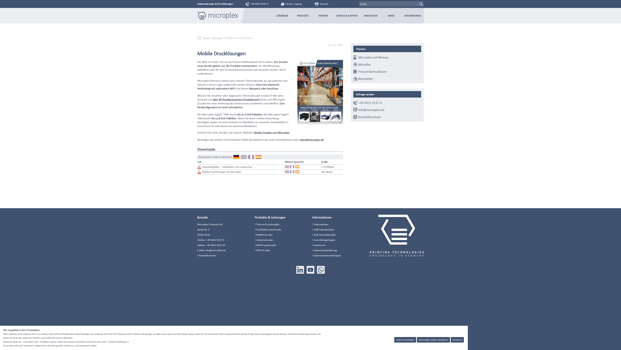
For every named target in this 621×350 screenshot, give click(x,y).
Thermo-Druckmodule (267, 224)
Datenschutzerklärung (325, 250)
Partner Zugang (294, 3)
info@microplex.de (371, 110)
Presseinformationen (372, 72)
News (391, 15)
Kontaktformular (369, 117)
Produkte (303, 15)
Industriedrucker (264, 239)
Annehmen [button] (457, 339)
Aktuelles (217, 38)
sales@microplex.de (312, 139)
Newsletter (365, 79)
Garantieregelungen (324, 239)
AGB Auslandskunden (325, 234)
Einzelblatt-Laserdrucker (269, 229)
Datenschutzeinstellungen (327, 255)
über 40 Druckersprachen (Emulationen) (236, 99)
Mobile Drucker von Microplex (271, 132)
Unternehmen (412, 15)
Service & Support (347, 15)
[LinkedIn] (300, 270)
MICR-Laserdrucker (266, 245)
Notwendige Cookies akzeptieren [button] (433, 339)
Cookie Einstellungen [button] (405, 339)
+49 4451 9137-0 (259, 3)
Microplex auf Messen (373, 57)
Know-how (370, 15)
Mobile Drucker (264, 234)
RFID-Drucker (263, 250)
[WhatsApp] (321, 270)
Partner (323, 15)
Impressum (320, 245)
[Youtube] (310, 270)
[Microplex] (217, 15)
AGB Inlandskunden (324, 229)
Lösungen (282, 15)
